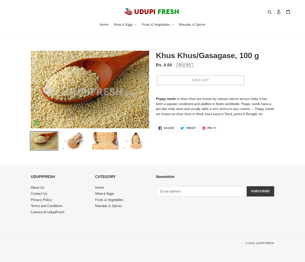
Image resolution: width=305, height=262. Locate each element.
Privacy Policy (41, 200)
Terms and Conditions (47, 206)
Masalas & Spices (108, 206)
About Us (37, 187)
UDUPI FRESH (265, 243)
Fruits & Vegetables (109, 200)
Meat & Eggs (104, 193)
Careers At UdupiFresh (47, 212)
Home (99, 187)
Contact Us (39, 193)
